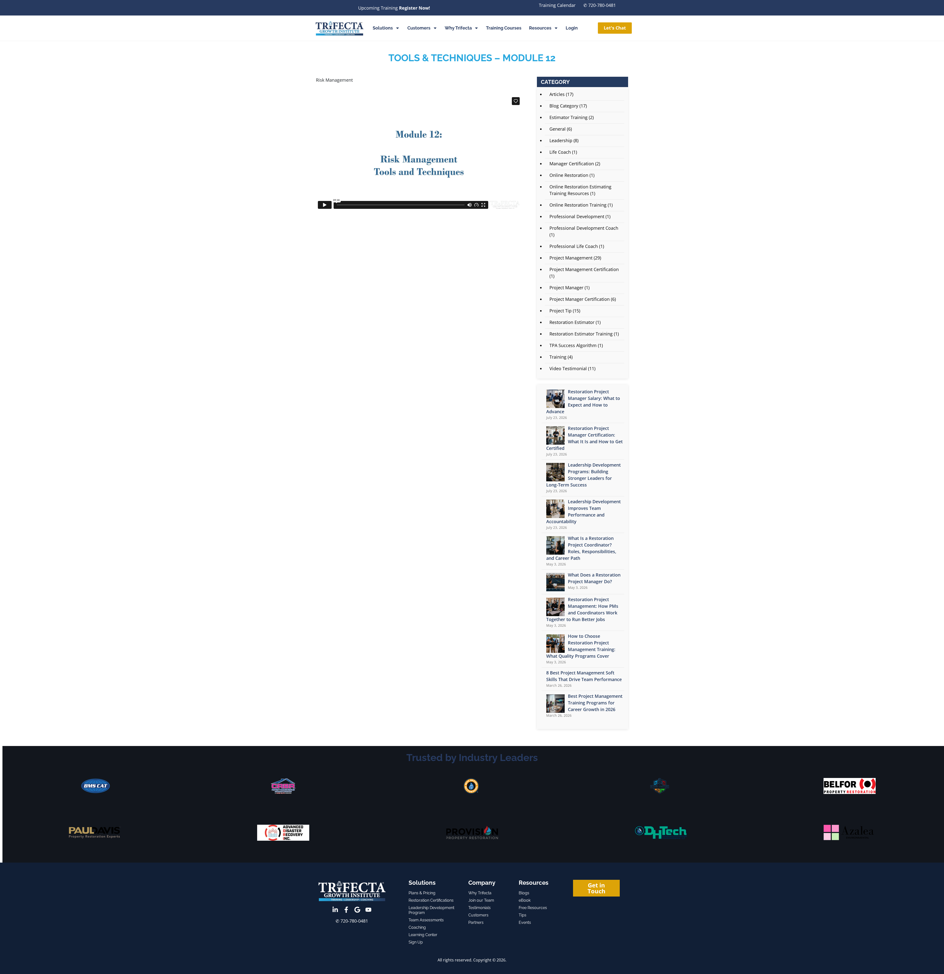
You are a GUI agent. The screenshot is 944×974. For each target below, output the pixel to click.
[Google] (357, 910)
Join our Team (481, 900)
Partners (476, 922)
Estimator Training (568, 117)
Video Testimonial (568, 368)
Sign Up (416, 942)
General (557, 129)
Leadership (560, 140)
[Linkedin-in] (335, 910)
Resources (540, 27)
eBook (525, 900)
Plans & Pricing (422, 893)
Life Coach (560, 152)
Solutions (383, 27)
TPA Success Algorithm (573, 345)
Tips (522, 915)
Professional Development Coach (583, 228)
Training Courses (503, 27)
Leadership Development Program (431, 910)
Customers (418, 27)
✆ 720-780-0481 (599, 5)
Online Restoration (568, 175)
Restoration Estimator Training (581, 334)
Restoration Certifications (431, 900)
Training (557, 357)
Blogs (524, 893)
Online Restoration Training (577, 205)
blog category (563, 106)
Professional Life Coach (573, 246)
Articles (557, 94)
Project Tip (560, 311)
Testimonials (479, 907)
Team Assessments (426, 920)
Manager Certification (571, 164)
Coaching (417, 927)
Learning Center (423, 934)
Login (572, 27)
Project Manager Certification (579, 299)
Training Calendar (557, 5)
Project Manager (566, 287)
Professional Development (576, 216)
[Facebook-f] (346, 910)
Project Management (570, 258)
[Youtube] (368, 910)
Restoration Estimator (571, 322)
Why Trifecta (458, 27)
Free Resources (533, 907)
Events (525, 922)
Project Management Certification (584, 269)
